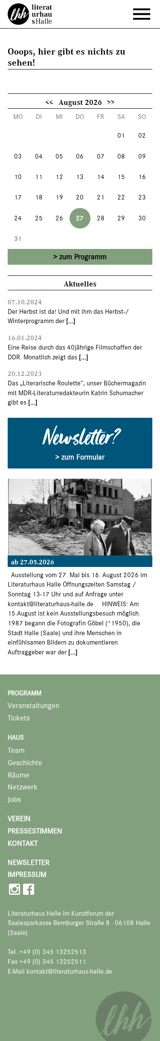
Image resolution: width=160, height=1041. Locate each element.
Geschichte (25, 762)
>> (111, 102)
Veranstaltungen (33, 705)
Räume (18, 775)
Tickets (19, 718)
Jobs (14, 799)
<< (49, 102)
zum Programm (83, 256)
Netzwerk (23, 787)
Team (16, 750)
